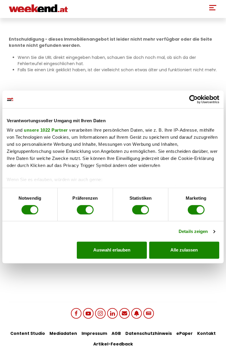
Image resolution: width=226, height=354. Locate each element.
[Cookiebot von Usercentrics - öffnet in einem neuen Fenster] (193, 99)
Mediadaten (63, 333)
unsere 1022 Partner (46, 130)
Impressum (94, 333)
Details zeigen (193, 231)
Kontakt (206, 333)
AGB (116, 333)
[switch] (85, 209)
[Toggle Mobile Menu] (212, 7)
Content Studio (27, 333)
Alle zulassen (184, 250)
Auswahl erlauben (111, 250)
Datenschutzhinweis (148, 333)
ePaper (184, 333)
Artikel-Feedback (113, 344)
